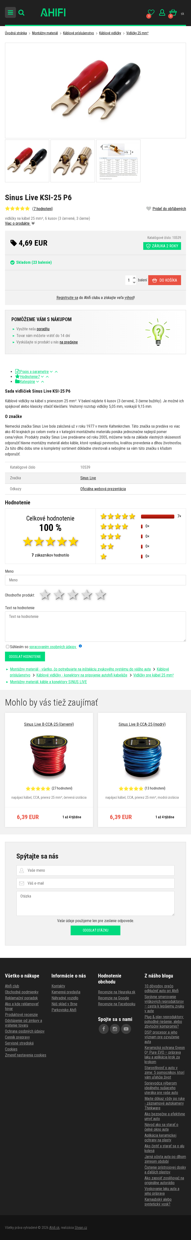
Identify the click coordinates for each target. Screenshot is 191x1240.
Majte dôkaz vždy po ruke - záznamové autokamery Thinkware (164, 1103)
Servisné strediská (19, 1043)
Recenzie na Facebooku (116, 1004)
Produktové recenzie (21, 1014)
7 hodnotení (43, 208)
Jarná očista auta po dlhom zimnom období (165, 1159)
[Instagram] (115, 1029)
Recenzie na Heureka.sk (116, 992)
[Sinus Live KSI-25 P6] (95, 90)
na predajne (69, 342)
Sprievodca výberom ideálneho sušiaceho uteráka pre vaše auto (161, 1088)
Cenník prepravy (17, 1037)
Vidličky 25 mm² (137, 33)
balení (142, 280)
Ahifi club (12, 986)
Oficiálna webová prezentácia (103, 489)
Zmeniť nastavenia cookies (25, 1055)
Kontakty (58, 986)
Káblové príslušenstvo (78, 33)
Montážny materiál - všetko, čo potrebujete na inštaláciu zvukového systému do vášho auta (80, 669)
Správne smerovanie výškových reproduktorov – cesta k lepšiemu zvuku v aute (164, 1003)
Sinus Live (88, 478)
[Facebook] (104, 1029)
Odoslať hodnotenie (25, 657)
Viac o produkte (18, 223)
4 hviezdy (87, 594)
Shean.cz (81, 1228)
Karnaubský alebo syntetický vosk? (158, 1201)
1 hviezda (45, 594)
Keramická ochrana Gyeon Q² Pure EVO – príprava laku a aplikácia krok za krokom (164, 1054)
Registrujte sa (67, 297)
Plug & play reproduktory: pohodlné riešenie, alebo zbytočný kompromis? (164, 1022)
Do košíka (168, 280)
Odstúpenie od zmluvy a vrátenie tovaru (23, 1023)
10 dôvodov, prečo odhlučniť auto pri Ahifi (161, 988)
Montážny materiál (45, 33)
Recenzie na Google (113, 998)
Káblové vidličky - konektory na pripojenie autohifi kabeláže (81, 675)
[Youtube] (126, 1029)
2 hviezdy (59, 594)
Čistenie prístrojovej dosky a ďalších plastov (165, 1169)
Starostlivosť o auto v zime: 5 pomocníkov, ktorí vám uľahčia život (164, 1072)
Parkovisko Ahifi (63, 1010)
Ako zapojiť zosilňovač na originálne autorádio (164, 1180)
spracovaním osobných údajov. (53, 646)
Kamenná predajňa (65, 992)
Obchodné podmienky (22, 992)
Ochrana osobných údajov (25, 1031)
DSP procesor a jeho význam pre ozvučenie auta (161, 1037)
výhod (129, 297)
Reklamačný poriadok (21, 998)
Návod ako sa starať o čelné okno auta (161, 1127)
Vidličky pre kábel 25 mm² (153, 675)
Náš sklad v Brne (64, 1004)
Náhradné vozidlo (64, 998)
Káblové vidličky (110, 33)
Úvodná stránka (16, 33)
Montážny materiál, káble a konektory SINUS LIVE (48, 681)
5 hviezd (101, 594)
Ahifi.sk (54, 1228)
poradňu (43, 329)
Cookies (11, 1049)
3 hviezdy (73, 594)
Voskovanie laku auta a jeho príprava (161, 1191)
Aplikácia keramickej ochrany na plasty (160, 1137)
